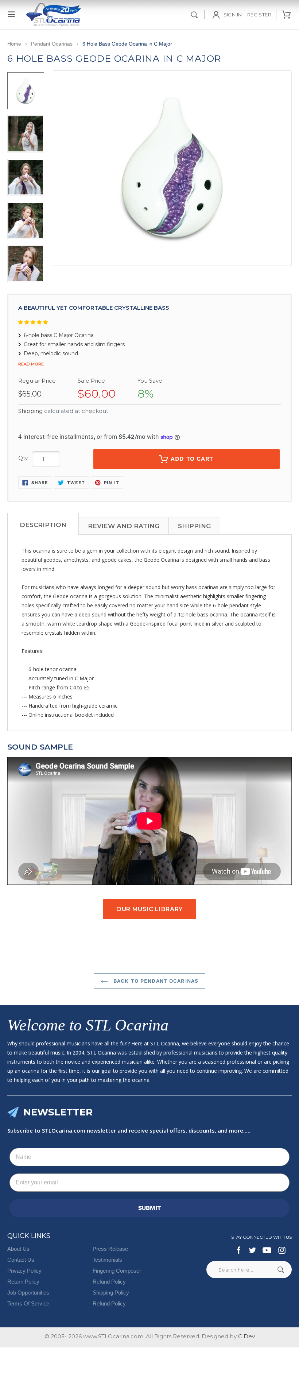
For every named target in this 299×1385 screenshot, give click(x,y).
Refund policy (109, 1303)
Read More (31, 364)
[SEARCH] (194, 14)
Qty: (23, 457)
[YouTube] (267, 1250)
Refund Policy (109, 1281)
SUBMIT (149, 1207)
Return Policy (23, 1281)
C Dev (246, 1336)
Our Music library (149, 909)
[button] (34, 322)
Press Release (110, 1249)
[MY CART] (287, 14)
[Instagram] (281, 1250)
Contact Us (20, 1260)
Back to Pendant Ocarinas (155, 981)
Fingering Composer (117, 1271)
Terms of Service (28, 1303)
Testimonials (107, 1260)
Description (43, 525)
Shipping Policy (111, 1292)
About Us (18, 1249)
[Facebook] (238, 1250)
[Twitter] (252, 1250)
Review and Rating (123, 526)
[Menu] (11, 10)
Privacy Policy (24, 1271)
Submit (280, 1269)
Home (14, 44)
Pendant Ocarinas (52, 44)
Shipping (30, 410)
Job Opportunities (28, 1292)
